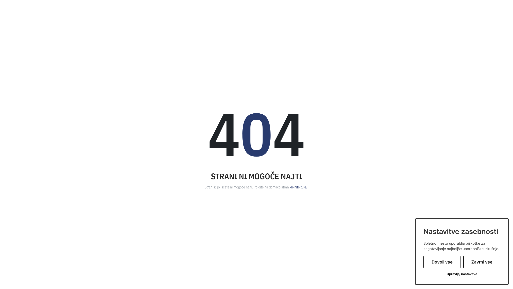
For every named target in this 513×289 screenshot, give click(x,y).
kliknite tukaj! (299, 186)
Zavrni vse (481, 262)
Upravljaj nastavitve (462, 274)
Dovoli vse (442, 262)
